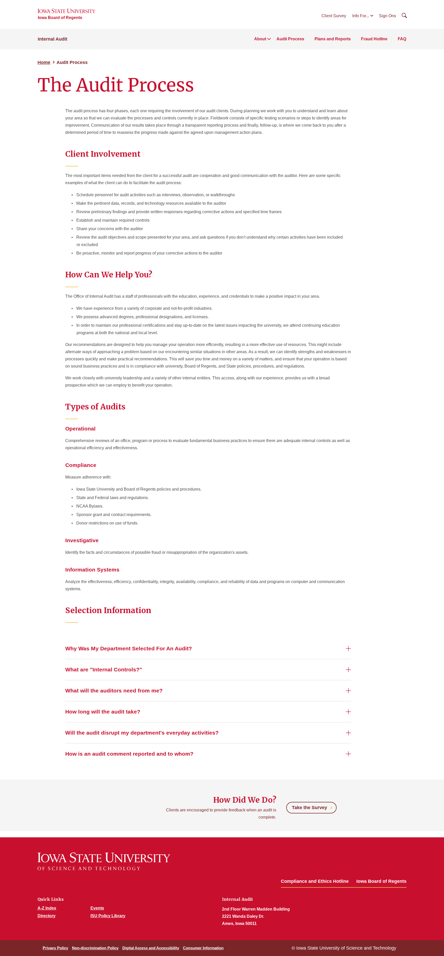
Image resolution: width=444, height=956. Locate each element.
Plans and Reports (332, 39)
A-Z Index (47, 908)
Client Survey (333, 16)
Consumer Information (203, 948)
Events (97, 908)
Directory (46, 916)
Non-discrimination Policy (95, 948)
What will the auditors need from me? (114, 690)
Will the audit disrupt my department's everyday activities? (142, 733)
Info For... (360, 16)
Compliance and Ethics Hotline (315, 881)
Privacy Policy (55, 948)
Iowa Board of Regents (60, 17)
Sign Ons (387, 16)
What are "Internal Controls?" (103, 669)
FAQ (402, 39)
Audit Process (290, 39)
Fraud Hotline (374, 39)
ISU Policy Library (107, 916)
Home (44, 62)
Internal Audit (52, 39)
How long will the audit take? (102, 712)
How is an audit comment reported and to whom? (129, 754)
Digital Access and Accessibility (150, 948)
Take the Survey (309, 807)
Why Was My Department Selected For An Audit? (128, 648)
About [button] (260, 39)
